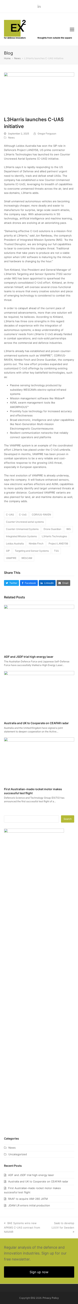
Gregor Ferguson (47, 133)
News (11, 137)
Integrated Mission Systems (21, 536)
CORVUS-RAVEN (41, 514)
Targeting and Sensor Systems (32, 550)
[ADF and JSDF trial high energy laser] (39, 628)
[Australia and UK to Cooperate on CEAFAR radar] (39, 694)
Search (68, 818)
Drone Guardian (52, 529)
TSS (56, 550)
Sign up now (39, 1272)
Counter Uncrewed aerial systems (25, 521)
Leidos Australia (15, 543)
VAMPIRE (11, 558)
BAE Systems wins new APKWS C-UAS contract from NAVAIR (22, 1227)
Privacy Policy (51, 1297)
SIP (8, 550)
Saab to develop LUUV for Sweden (63, 1225)
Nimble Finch (36, 543)
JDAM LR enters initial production (29, 1205)
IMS (68, 529)
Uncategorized (17, 1154)
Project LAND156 (58, 543)
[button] (72, 29)
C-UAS (10, 514)
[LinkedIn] (39, 6)
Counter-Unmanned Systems (22, 529)
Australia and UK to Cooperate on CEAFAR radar (36, 723)
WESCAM (26, 558)
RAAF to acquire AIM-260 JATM (28, 1198)
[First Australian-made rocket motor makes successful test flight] (39, 760)
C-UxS (23, 514)
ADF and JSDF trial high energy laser (28, 656)
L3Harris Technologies (54, 536)
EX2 (33, 1297)
